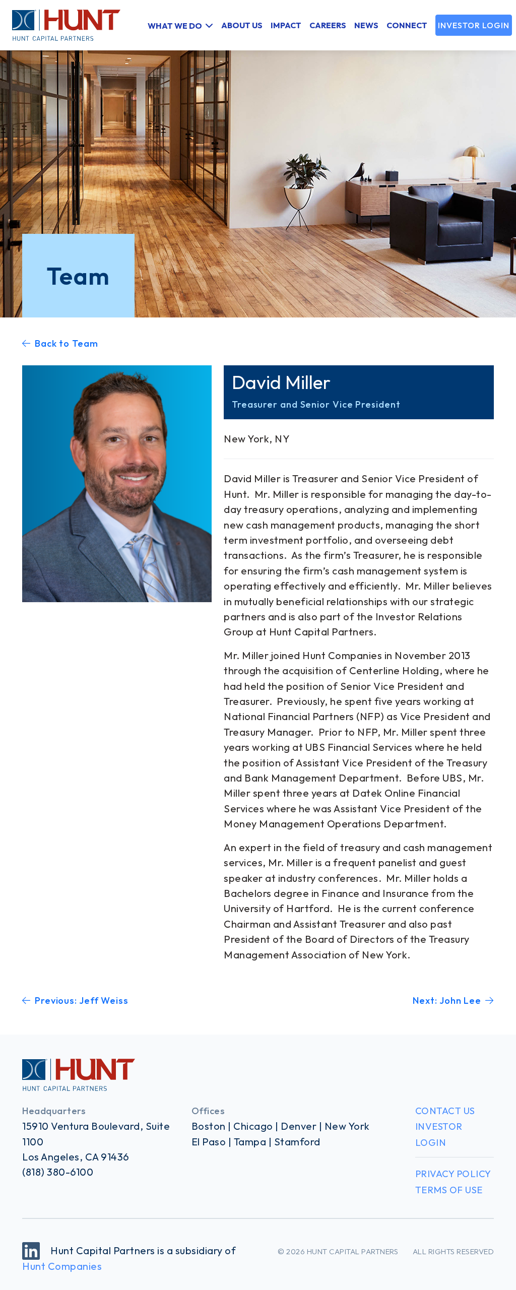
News (366, 25)
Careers (327, 25)
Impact (286, 25)
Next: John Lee (447, 1000)
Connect (406, 25)
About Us (242, 25)
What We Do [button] (175, 25)
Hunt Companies (62, 1266)
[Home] (60, 25)
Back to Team (66, 343)
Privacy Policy (453, 1174)
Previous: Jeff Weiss (81, 1000)
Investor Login (473, 25)
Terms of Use (449, 1190)
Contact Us (445, 1111)
